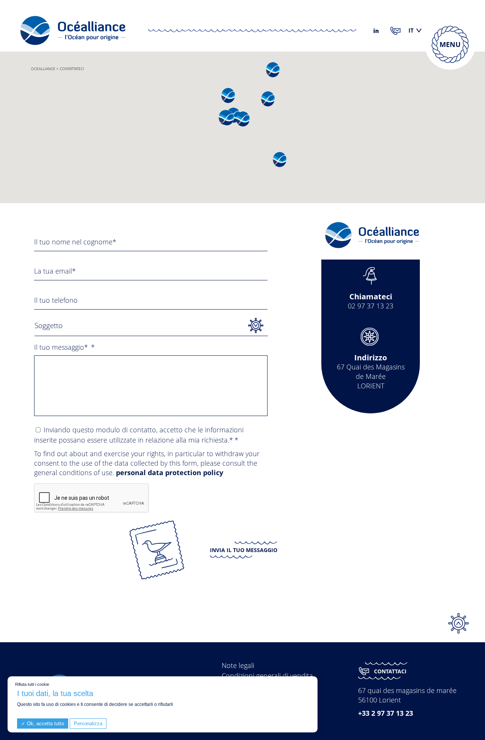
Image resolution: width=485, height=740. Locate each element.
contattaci (390, 671)
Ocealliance (43, 68)
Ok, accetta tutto (44, 723)
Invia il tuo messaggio (243, 550)
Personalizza (88, 723)
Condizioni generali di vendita (267, 675)
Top (458, 623)
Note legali (238, 665)
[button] (279, 159)
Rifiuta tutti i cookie (32, 684)
